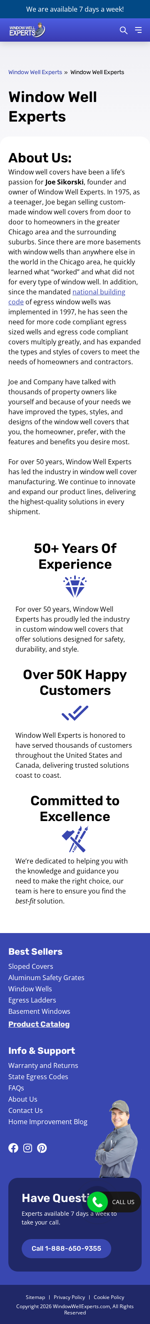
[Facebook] (13, 1148)
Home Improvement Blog (48, 1121)
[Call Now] (97, 1202)
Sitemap (35, 1297)
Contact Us (25, 1110)
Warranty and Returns (43, 1065)
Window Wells (30, 989)
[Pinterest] (42, 1148)
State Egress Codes (38, 1077)
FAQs (16, 1088)
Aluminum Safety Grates (46, 977)
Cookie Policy (109, 1297)
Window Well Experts (35, 72)
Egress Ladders (32, 1000)
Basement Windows (39, 1011)
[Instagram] (27, 1148)
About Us (23, 1099)
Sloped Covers (30, 966)
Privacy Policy (69, 1297)
